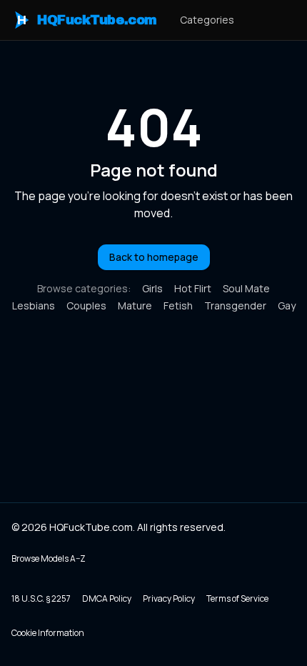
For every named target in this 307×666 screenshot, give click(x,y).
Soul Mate (246, 288)
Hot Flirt (192, 288)
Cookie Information (47, 633)
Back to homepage (153, 257)
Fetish (178, 305)
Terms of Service (237, 598)
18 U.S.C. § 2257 (41, 598)
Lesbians (33, 305)
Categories (207, 19)
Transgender (235, 305)
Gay (287, 305)
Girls (152, 288)
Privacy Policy (169, 598)
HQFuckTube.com (87, 20)
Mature (135, 305)
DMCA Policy (106, 598)
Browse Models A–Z (48, 558)
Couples (86, 305)
